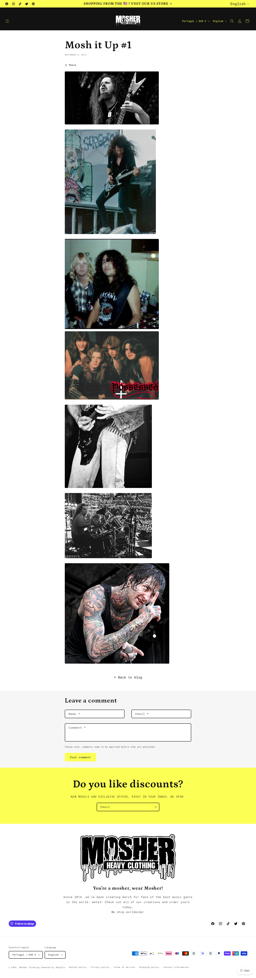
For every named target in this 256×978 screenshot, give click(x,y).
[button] (7, 21)
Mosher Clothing (30, 967)
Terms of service (124, 967)
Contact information (176, 967)
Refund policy (78, 967)
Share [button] (72, 65)
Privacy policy (100, 967)
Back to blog (130, 677)
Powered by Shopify (53, 967)
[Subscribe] (155, 807)
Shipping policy (149, 967)
